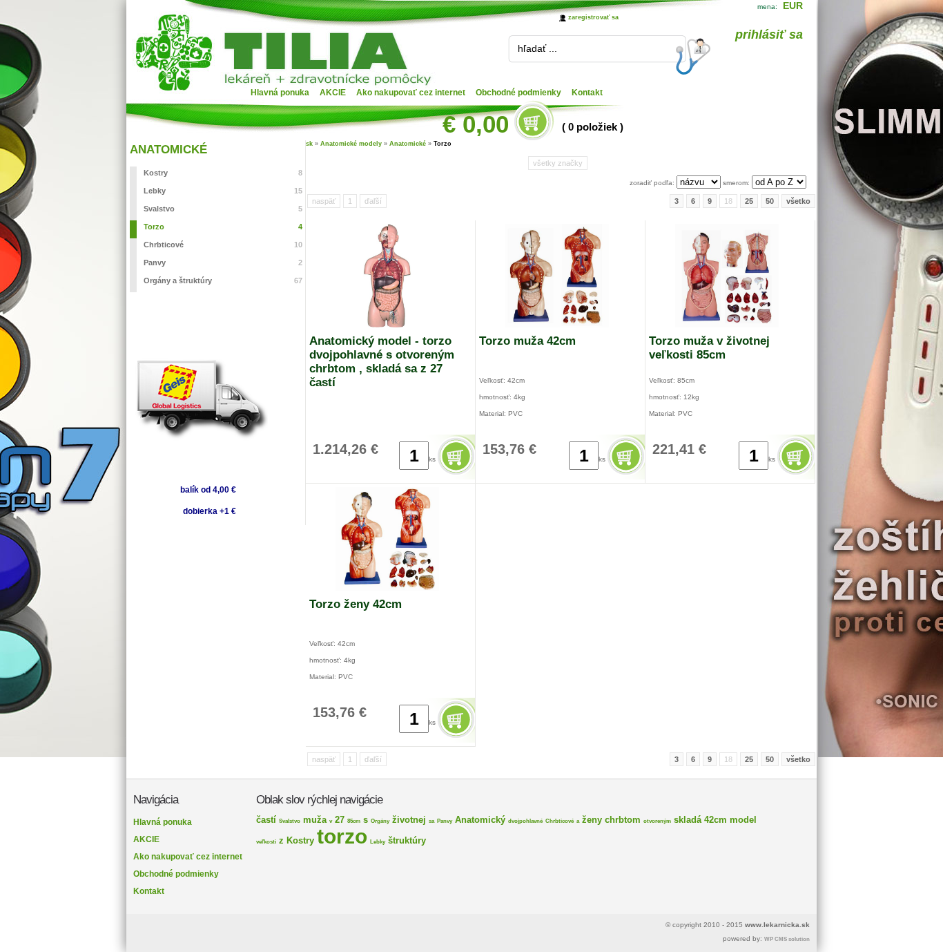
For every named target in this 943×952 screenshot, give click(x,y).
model (743, 820)
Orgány (380, 821)
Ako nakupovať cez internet (410, 92)
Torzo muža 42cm (527, 341)
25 (749, 201)
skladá (687, 820)
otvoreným (657, 821)
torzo (342, 836)
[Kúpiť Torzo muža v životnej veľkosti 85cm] (796, 475)
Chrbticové (223, 244)
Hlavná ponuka (280, 92)
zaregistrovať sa (593, 17)
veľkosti (266, 842)
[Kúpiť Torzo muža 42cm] (626, 475)
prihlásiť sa (769, 34)
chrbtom (623, 820)
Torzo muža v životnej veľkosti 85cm (709, 347)
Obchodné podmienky (518, 92)
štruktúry (407, 840)
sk (309, 143)
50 (770, 201)
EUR (793, 5)
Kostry (223, 173)
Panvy (223, 262)
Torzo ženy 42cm (355, 604)
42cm (715, 820)
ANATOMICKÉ (168, 149)
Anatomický (480, 820)
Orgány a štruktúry (223, 280)
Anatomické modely (351, 143)
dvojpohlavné (525, 821)
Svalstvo (223, 208)
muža (315, 820)
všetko (798, 201)
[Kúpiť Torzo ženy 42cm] (457, 738)
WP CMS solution (787, 939)
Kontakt (587, 92)
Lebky (223, 191)
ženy (592, 820)
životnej (409, 820)
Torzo (223, 226)
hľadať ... (537, 48)
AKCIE (333, 92)
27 (339, 820)
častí (266, 820)
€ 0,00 (476, 124)
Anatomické (407, 143)
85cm (353, 821)
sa (431, 821)
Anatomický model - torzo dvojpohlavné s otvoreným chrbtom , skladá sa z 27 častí (381, 361)
